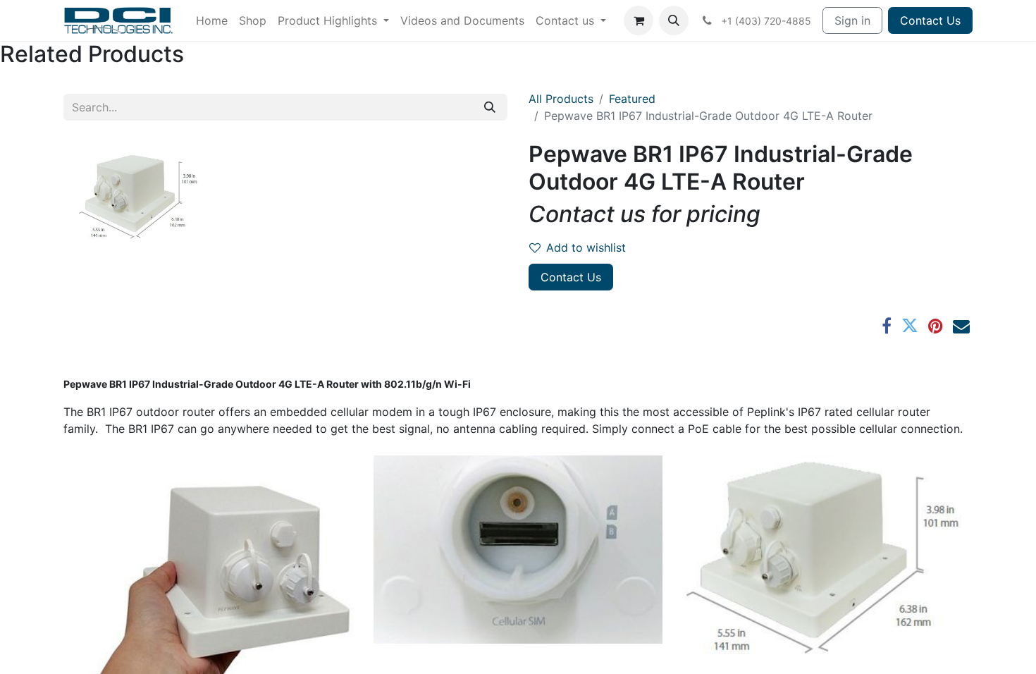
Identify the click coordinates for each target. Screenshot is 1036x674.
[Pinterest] (935, 325)
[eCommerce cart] (638, 20)
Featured (632, 99)
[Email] (961, 325)
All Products (561, 99)
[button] (674, 20)
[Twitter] (909, 325)
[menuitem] (211, 20)
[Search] (489, 107)
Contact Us (930, 20)
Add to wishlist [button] (586, 247)
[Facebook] (887, 325)
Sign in (852, 20)
